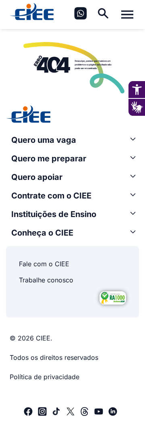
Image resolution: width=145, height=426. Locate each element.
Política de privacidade (44, 377)
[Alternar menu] (127, 14)
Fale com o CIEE (44, 264)
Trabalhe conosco (46, 280)
